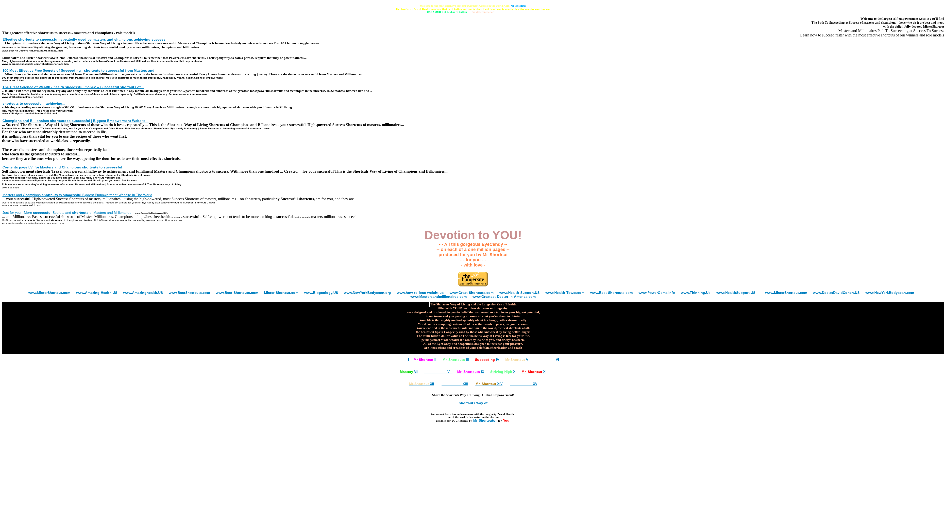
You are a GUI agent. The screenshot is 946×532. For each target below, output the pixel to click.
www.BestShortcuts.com (189, 293)
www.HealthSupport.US (735, 293)
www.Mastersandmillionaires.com (438, 297)
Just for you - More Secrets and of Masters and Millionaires (66, 213)
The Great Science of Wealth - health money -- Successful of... (73, 87)
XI (534, 372)
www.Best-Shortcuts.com (237, 293)
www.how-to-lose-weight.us (420, 293)
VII (409, 372)
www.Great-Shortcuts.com (471, 293)
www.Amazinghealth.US (143, 293)
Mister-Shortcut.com (281, 293)
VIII (438, 372)
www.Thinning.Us (695, 293)
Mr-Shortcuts (484, 420)
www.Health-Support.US (519, 293)
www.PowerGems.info (657, 293)
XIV (489, 384)
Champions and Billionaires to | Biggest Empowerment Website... (75, 121)
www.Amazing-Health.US (96, 293)
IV (487, 360)
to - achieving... (33, 103)
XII (421, 384)
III (455, 360)
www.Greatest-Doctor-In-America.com (504, 297)
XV (523, 384)
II (425, 360)
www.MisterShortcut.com (49, 293)
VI (546, 360)
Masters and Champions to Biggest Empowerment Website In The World (77, 195)
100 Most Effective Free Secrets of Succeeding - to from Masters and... (79, 70)
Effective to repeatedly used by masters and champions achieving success (84, 39)
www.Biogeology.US (321, 293)
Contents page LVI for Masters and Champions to (62, 167)
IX (470, 372)
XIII (455, 384)
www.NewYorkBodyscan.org (367, 293)
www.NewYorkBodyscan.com (889, 293)
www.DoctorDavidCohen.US (836, 293)
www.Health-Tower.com (564, 293)
